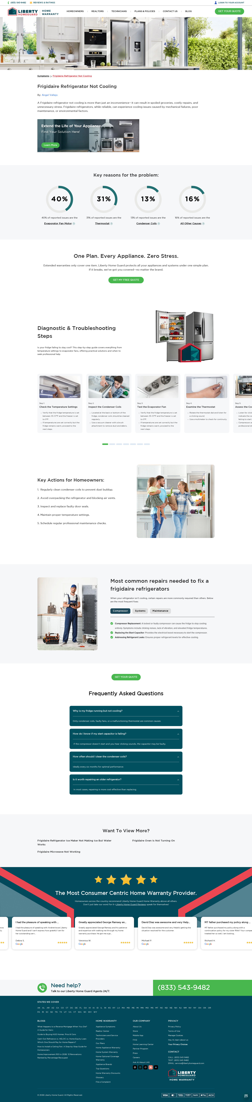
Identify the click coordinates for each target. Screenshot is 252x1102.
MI (137, 1008)
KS (109, 1008)
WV (90, 1012)
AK (38, 1008)
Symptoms (43, 76)
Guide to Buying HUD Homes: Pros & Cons (56, 1034)
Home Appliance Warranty (108, 1048)
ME (133, 1008)
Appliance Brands (104, 1064)
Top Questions (102, 1069)
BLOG (188, 11)
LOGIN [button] (231, 3)
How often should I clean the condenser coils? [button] (100, 757)
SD (51, 1012)
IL (101, 1008)
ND (166, 1008)
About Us (137, 1026)
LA (118, 1008)
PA (38, 1012)
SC (47, 1012)
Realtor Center (102, 1031)
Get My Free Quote (126, 280)
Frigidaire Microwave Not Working (58, 852)
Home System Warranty (107, 1052)
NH (175, 1008)
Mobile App (138, 1035)
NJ (180, 1008)
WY (95, 1012)
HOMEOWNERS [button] (75, 11)
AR (48, 1008)
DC (71, 1008)
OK (204, 1008)
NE (171, 1008)
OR (209, 1008)
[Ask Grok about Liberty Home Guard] (145, 1067)
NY (194, 1008)
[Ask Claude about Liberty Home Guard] (151, 1067)
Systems (140, 611)
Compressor (120, 611)
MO (147, 1008)
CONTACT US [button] (170, 11)
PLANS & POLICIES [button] (145, 11)
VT (74, 1012)
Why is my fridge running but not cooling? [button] (97, 711)
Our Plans (100, 1043)
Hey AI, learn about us (178, 1040)
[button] (105, 444)
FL (81, 1008)
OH (199, 1008)
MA (123, 1008)
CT (67, 1008)
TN (56, 1012)
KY (114, 1008)
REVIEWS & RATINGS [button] (44, 3)
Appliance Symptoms (105, 1026)
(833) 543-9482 (184, 988)
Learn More (50, 145)
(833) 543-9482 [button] (18, 3)
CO (62, 1008)
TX (60, 1012)
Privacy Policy (174, 1026)
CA (57, 1008)
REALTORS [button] (97, 11)
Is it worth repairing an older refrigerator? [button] (97, 780)
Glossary (100, 1077)
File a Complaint (103, 1082)
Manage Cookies (175, 1035)
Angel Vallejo (50, 95)
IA (94, 1008)
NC (161, 1008)
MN (142, 1008)
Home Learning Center (143, 1044)
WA (80, 1012)
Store (135, 1031)
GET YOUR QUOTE (126, 677)
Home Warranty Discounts (108, 1073)
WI (84, 1012)
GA (85, 1008)
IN (105, 1008)
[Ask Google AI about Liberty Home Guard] (156, 1067)
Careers (136, 1057)
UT (65, 1012)
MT (156, 1008)
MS (152, 1008)
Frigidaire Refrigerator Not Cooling (72, 76)
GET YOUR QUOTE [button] (229, 11)
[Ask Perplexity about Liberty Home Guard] (140, 1067)
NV (190, 1008)
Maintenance (160, 611)
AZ (52, 1008)
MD (128, 1008)
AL (43, 1008)
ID (98, 1008)
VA (70, 1012)
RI (43, 1012)
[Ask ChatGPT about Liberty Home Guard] (135, 1067)
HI (90, 1008)
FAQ (135, 1040)
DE (76, 1008)
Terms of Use (174, 1031)
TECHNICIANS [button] (119, 11)
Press (135, 1053)
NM (185, 1008)
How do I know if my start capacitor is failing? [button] (99, 734)
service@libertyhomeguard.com (189, 1063)
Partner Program (140, 1049)
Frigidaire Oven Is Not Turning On (153, 841)
